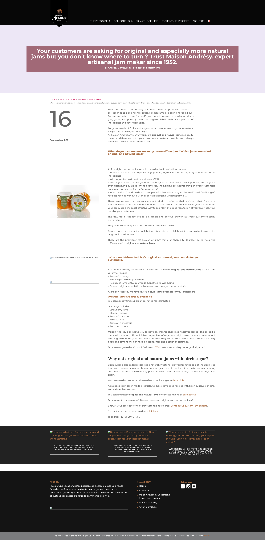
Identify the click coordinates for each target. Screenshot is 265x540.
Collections (122, 21)
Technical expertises (175, 21)
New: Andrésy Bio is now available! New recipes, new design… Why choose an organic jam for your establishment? (132, 448)
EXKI (157, 347)
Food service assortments (146, 67)
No (209, 536)
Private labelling (147, 21)
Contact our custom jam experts (189, 405)
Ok (205, 536)
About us (198, 21)
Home (142, 486)
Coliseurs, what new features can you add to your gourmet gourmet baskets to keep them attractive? (74, 447)
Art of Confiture (148, 507)
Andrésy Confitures (119, 67)
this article (178, 380)
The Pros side (99, 21)
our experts (189, 394)
